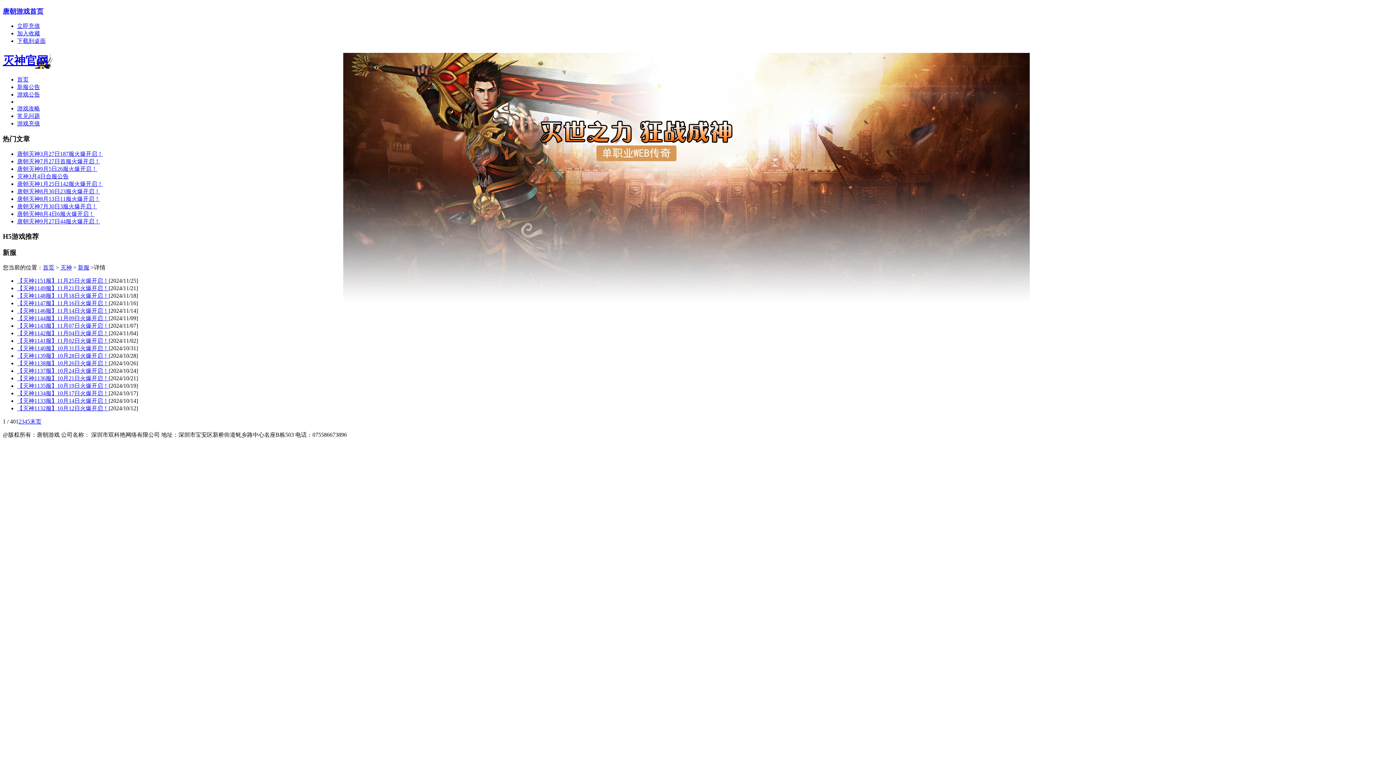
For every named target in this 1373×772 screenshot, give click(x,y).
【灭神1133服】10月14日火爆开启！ (63, 401)
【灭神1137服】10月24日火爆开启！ (63, 371)
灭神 (66, 267)
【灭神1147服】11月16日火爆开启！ (63, 303)
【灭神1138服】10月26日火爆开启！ (63, 363)
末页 (35, 422)
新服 (83, 267)
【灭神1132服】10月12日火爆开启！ (63, 408)
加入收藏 (28, 33)
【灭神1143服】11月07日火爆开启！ (63, 326)
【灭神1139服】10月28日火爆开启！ (63, 356)
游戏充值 (28, 123)
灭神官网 (26, 60)
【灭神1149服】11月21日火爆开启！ (63, 288)
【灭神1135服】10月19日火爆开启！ (63, 386)
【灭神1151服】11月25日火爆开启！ (63, 281)
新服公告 (28, 87)
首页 (23, 79)
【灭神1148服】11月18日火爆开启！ (63, 296)
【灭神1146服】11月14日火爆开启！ (63, 311)
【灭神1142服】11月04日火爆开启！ (63, 333)
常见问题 (28, 116)
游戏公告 (28, 94)
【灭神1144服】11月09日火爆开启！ (63, 318)
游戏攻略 (28, 108)
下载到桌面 (31, 41)
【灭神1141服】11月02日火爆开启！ (63, 341)
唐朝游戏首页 (23, 11)
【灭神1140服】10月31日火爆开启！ (63, 348)
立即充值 (28, 26)
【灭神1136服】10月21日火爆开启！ (63, 378)
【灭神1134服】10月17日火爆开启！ (63, 393)
